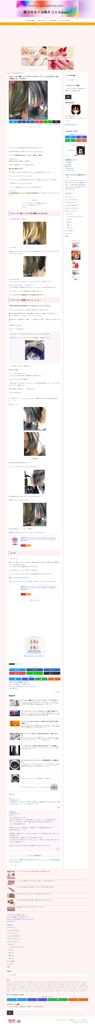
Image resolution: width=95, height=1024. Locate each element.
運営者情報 (71, 1019)
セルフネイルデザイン (71, 211)
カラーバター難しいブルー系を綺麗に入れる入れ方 (35, 203)
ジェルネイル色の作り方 (72, 205)
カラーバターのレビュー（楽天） (22, 310)
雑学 (67, 236)
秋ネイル (69, 228)
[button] (56, 121)
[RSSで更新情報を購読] (54, 679)
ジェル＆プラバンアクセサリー (75, 216)
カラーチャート (70, 197)
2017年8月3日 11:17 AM (15, 813)
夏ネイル (69, 222)
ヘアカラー (69, 233)
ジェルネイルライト (71, 202)
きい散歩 (68, 164)
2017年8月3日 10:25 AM (14, 799)
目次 (33, 200)
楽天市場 (23, 545)
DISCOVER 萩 (70, 168)
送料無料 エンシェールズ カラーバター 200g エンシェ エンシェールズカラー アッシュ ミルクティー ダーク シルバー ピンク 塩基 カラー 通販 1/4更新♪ (39, 539)
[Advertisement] (47, 35)
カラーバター (25, 179)
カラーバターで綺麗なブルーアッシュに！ (33, 205)
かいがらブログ (70, 170)
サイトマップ (77, 1019)
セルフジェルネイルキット (73, 208)
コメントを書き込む (34, 855)
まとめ (24, 207)
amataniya (69, 162)
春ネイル (69, 225)
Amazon (28, 545)
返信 (59, 807)
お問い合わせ (84, 1019)
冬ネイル (69, 219)
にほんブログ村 (13, 688)
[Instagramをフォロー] (28, 679)
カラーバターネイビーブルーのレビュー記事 (24, 251)
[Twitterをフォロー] (15, 679)
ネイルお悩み (69, 230)
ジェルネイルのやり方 (71, 199)
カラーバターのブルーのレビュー (20, 581)
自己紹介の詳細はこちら (71, 124)
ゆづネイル (70, 213)
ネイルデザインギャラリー (62, 1019)
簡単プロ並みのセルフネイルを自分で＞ (34, 656)
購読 (68, 97)
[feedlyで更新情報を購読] (41, 679)
